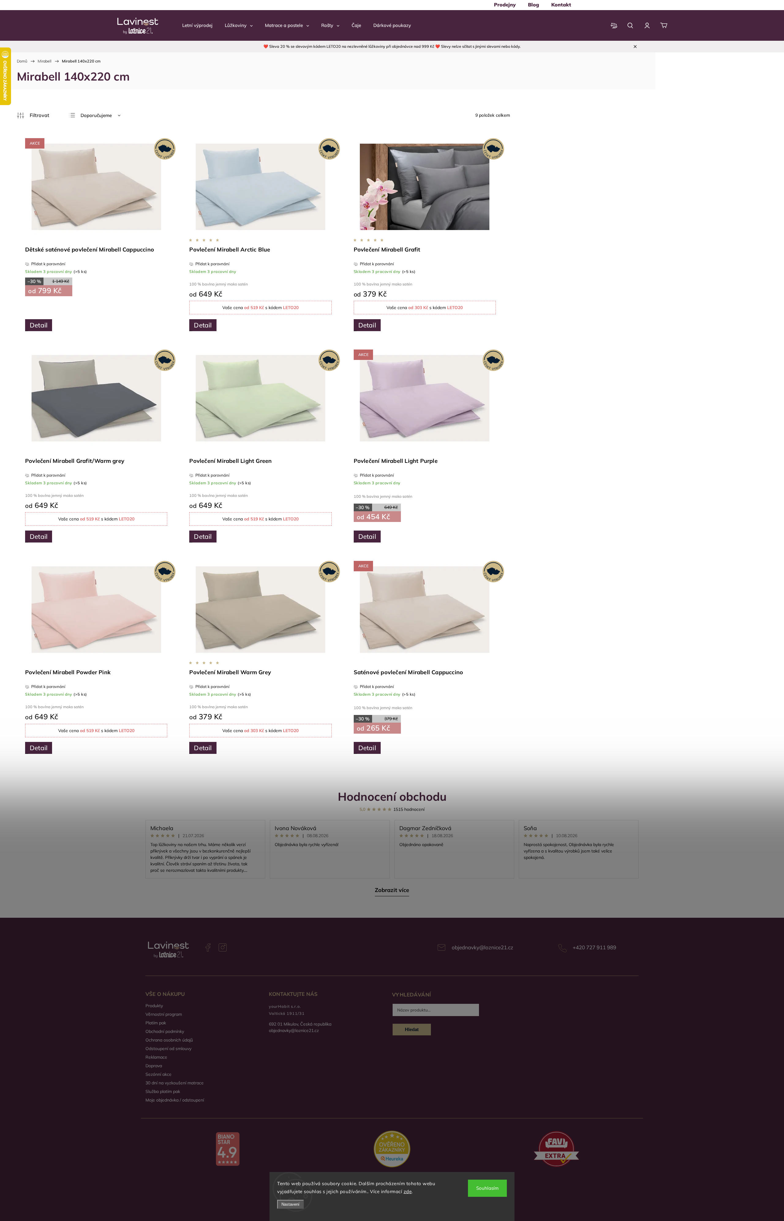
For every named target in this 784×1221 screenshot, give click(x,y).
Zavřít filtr (33, 115)
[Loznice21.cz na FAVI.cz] (556, 1150)
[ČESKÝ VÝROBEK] (260, 187)
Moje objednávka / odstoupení (174, 1100)
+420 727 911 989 (594, 947)
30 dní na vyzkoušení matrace (174, 1083)
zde (408, 1191)
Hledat (412, 1029)
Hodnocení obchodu (392, 796)
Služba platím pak (162, 1091)
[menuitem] (505, 5)
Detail (38, 325)
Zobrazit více (392, 890)
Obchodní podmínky (164, 1031)
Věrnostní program (163, 1014)
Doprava (153, 1065)
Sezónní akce (158, 1074)
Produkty (154, 1005)
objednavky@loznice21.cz (482, 947)
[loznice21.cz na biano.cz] (227, 1149)
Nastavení (290, 1204)
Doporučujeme (96, 115)
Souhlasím (487, 1188)
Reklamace (156, 1057)
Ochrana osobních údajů (169, 1040)
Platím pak (155, 1023)
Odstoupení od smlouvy (168, 1048)
